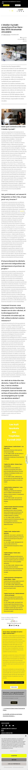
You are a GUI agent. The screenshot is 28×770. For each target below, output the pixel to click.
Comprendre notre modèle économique (14, 682)
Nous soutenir (6, 5)
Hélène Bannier (6, 34)
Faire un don (14, 687)
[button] (26, 736)
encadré (22, 211)
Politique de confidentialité (18, 767)
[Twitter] (12, 625)
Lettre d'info (18, 5)
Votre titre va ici (11, 730)
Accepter (14, 755)
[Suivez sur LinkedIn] (21, 11)
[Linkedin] (18, 625)
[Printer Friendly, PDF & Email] (14, 621)
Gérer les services (13, 750)
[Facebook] (10, 625)
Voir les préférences (14, 764)
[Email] (16, 625)
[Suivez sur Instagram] (19, 11)
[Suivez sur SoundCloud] (23, 11)
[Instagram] (14, 625)
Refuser (14, 759)
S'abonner (14, 702)
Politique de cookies (8, 767)
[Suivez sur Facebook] (17, 11)
